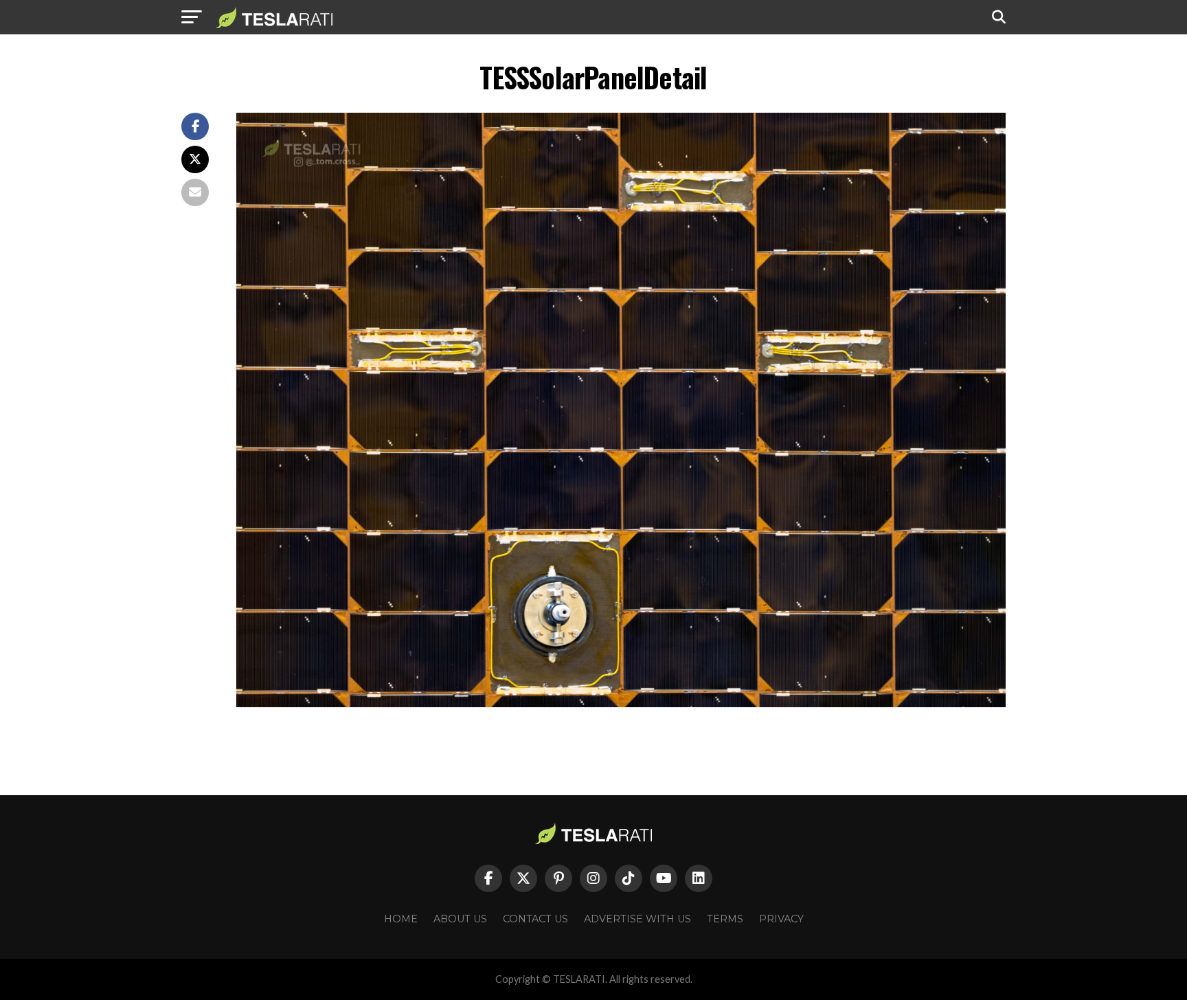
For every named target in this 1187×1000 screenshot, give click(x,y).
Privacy (781, 919)
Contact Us (535, 919)
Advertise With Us (637, 919)
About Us (460, 919)
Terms (725, 919)
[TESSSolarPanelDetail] (621, 703)
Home (401, 919)
